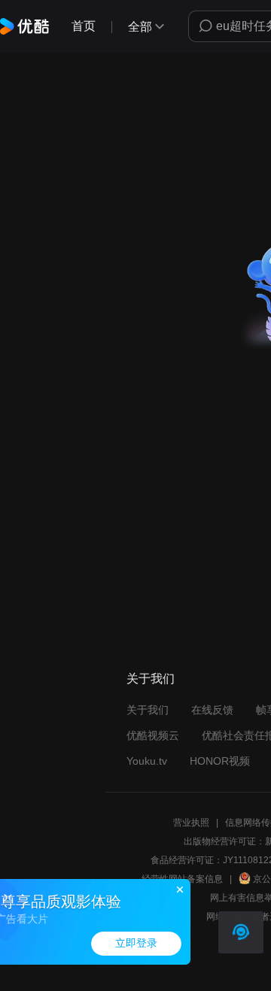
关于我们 (147, 710)
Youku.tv (146, 761)
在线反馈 (212, 710)
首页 (84, 26)
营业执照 (191, 822)
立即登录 (136, 943)
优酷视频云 (152, 735)
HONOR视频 (220, 761)
